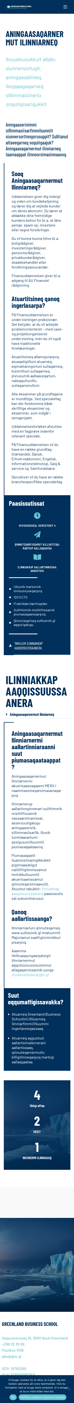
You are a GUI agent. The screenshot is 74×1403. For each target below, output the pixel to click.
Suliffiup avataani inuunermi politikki (42, 1397)
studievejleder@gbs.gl (30, 974)
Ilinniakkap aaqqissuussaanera (35, 891)
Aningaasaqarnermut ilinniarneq (32, 714)
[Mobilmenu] (65, 7)
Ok (13, 1397)
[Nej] (69, 1389)
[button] (37, 714)
